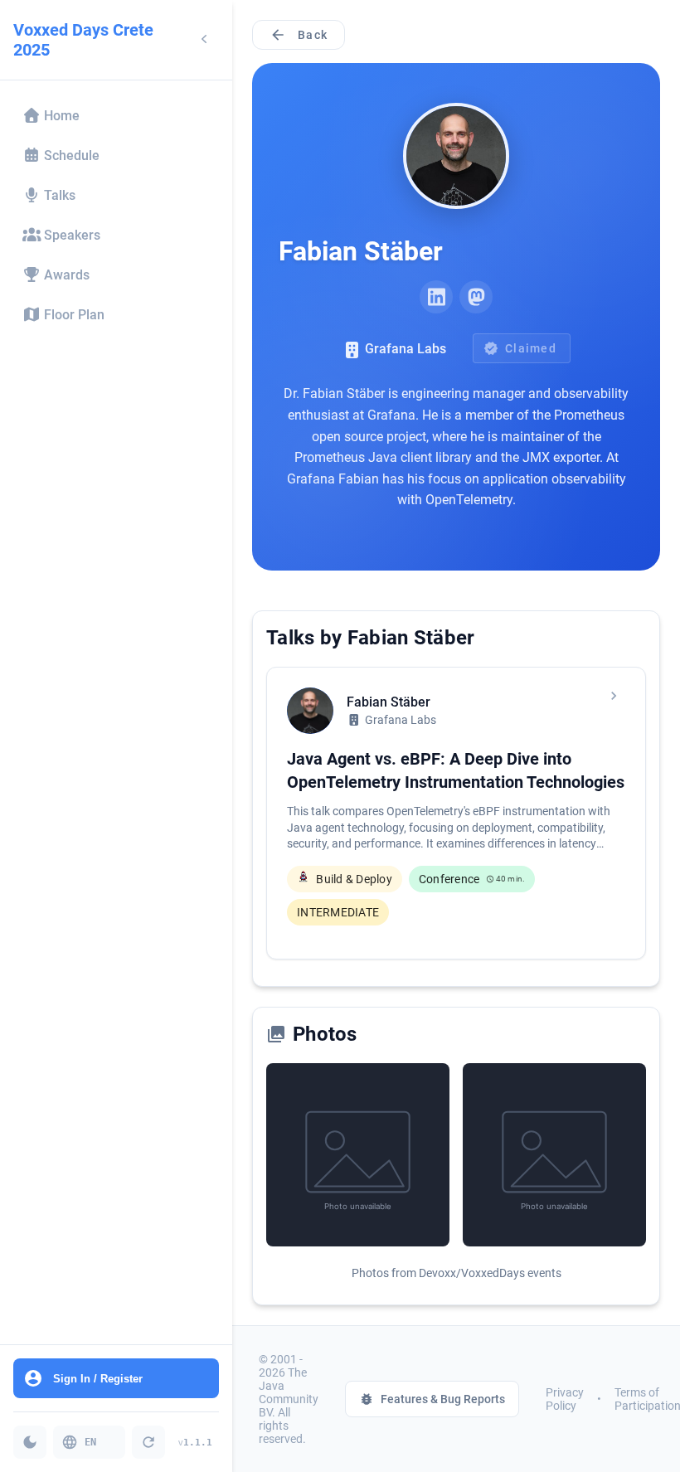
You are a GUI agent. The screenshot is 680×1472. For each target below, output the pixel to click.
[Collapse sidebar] (204, 40)
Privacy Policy (565, 1399)
